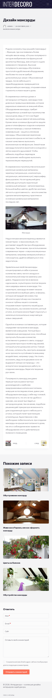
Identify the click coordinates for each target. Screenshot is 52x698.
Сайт (7, 631)
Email (8, 623)
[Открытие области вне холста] (48, 4)
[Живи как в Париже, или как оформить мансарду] (26, 512)
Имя (7, 616)
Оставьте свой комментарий (17, 640)
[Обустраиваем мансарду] (26, 479)
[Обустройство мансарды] (26, 579)
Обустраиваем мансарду (15, 495)
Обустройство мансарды (15, 595)
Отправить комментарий (16, 672)
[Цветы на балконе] (26, 547)
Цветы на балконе (11, 563)
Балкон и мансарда (11, 29)
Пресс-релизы (8, 695)
